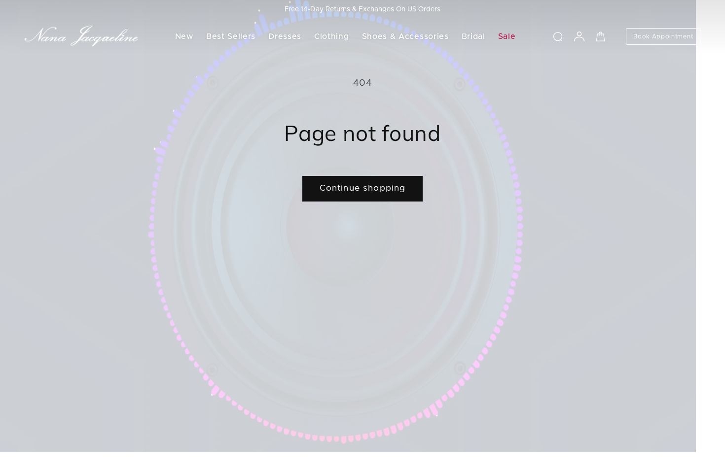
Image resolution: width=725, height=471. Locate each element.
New (184, 36)
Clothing (331, 36)
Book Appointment (663, 36)
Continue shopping (363, 188)
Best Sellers (230, 36)
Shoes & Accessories (405, 36)
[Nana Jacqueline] (81, 36)
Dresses (284, 36)
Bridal (473, 36)
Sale (507, 36)
